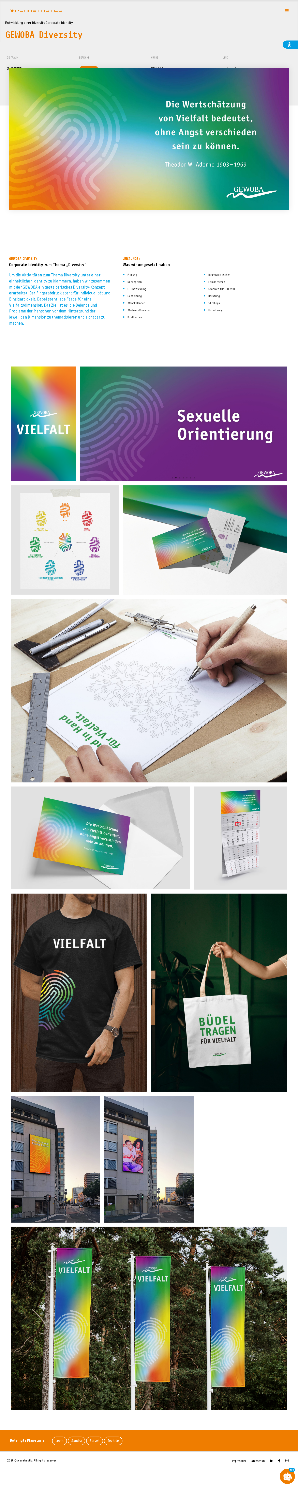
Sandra (76, 1441)
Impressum (239, 1461)
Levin (60, 1441)
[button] (172, 478)
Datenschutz (258, 1461)
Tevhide (113, 1441)
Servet (95, 1441)
